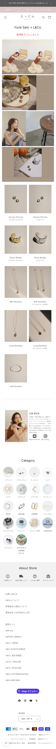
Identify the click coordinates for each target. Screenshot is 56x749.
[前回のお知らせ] (5, 3)
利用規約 (32, 739)
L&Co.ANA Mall (12, 680)
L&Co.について (12, 600)
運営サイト (10, 624)
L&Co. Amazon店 (13, 668)
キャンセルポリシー (45, 743)
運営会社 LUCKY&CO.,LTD (17, 612)
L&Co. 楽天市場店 (13, 655)
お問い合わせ (11, 594)
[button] (5, 17)
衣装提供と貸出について (16, 606)
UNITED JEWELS (13, 637)
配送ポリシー (43, 739)
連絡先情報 (32, 743)
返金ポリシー (43, 735)
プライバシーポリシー (19, 739)
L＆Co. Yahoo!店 (13, 661)
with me (9, 630)
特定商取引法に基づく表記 (15, 743)
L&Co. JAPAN (11, 643)
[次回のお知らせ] (51, 3)
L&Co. (17, 735)
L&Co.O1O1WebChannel (16, 674)
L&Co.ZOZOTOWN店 (15, 649)
